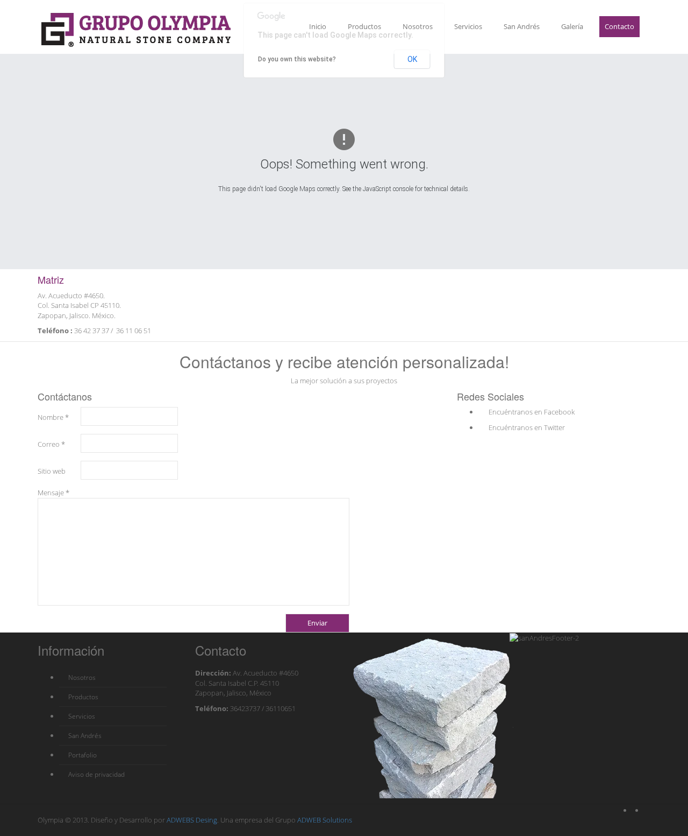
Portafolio (82, 755)
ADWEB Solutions (324, 820)
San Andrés (522, 26)
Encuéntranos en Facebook (531, 412)
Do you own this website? (297, 59)
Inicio (317, 26)
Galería (572, 26)
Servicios (468, 26)
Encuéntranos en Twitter (526, 427)
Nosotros (418, 26)
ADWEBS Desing (192, 820)
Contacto (619, 26)
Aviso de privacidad (96, 774)
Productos (364, 26)
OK (412, 59)
